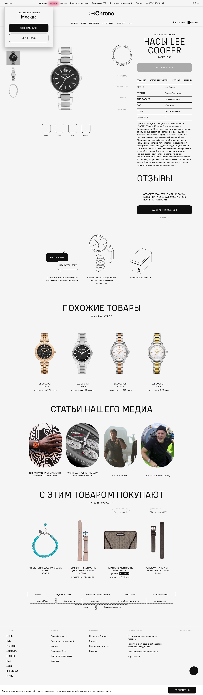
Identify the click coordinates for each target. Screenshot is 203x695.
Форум (53, 3)
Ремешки (121, 23)
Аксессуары (107, 23)
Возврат (55, 661)
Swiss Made (42, 600)
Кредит (54, 646)
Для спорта (69, 600)
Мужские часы (63, 594)
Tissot (38, 594)
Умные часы (131, 594)
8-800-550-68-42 (155, 3)
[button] (9, 3)
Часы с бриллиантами (128, 600)
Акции (63, 3)
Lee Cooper (170, 87)
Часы (83, 23)
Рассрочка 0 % (58, 651)
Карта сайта (134, 656)
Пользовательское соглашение (143, 651)
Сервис (139, 3)
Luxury (85, 607)
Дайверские (160, 600)
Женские (169, 105)
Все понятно (182, 690)
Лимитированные (112, 607)
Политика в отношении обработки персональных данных (145, 645)
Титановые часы (160, 594)
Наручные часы (172, 99)
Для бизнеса (12, 670)
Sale (130, 23)
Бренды (74, 23)
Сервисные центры (99, 646)
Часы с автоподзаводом (98, 594)
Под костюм (96, 600)
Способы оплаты (59, 636)
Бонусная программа (61, 656)
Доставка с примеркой (120, 3)
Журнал (43, 3)
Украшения (94, 23)
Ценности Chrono (97, 636)
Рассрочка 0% (99, 3)
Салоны (93, 651)
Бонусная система (79, 3)
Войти (196, 3)
